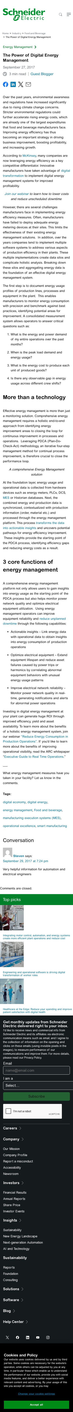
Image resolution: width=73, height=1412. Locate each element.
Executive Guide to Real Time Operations (33, 756)
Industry (16, 33)
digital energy (37, 802)
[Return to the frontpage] (22, 14)
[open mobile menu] (69, 15)
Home (5, 33)
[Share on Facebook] (5, 85)
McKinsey (29, 155)
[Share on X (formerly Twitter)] (20, 85)
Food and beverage (48, 810)
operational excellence (19, 826)
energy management (17, 810)
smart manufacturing (52, 826)
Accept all (36, 1404)
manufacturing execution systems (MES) (32, 818)
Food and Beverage (35, 33)
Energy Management (18, 47)
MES (6, 498)
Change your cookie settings (36, 1393)
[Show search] (60, 15)
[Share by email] (28, 85)
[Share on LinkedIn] (13, 85)
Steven (18, 856)
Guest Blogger (42, 74)
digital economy (14, 802)
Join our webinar (16, 194)
